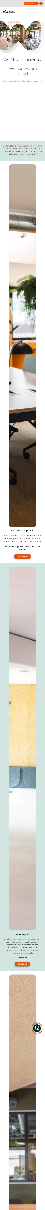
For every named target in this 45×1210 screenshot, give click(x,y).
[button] (41, 11)
